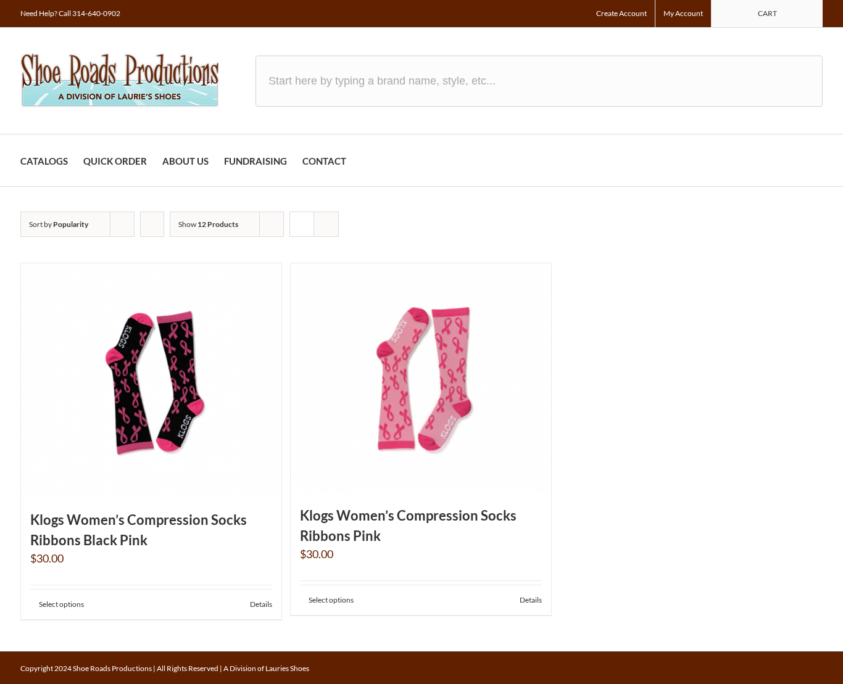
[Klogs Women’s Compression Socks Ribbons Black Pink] (151, 380)
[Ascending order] (152, 224)
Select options (61, 604)
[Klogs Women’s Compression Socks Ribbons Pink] (421, 378)
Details (261, 604)
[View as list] (326, 224)
